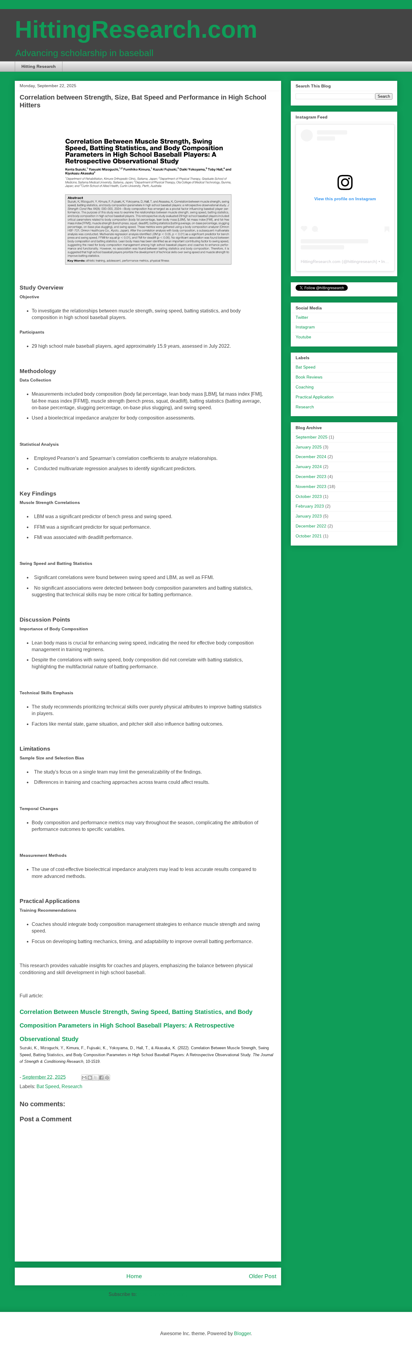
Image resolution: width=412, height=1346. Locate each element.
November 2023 (311, 486)
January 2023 (309, 516)
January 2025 (309, 447)
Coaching (305, 387)
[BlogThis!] (90, 1078)
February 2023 (310, 506)
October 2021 (309, 536)
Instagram (305, 327)
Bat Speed (47, 1086)
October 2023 (309, 496)
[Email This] (84, 1078)
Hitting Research (38, 66)
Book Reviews (309, 377)
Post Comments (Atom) (162, 1294)
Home (134, 1276)
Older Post (262, 1276)
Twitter (302, 317)
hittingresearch (361, 261)
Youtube (303, 336)
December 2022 (311, 526)
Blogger (242, 1333)
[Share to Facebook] (101, 1078)
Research (72, 1086)
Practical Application (315, 396)
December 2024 (311, 456)
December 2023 (311, 476)
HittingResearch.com (136, 29)
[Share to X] (96, 1078)
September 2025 (312, 437)
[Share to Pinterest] (107, 1078)
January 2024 (309, 466)
